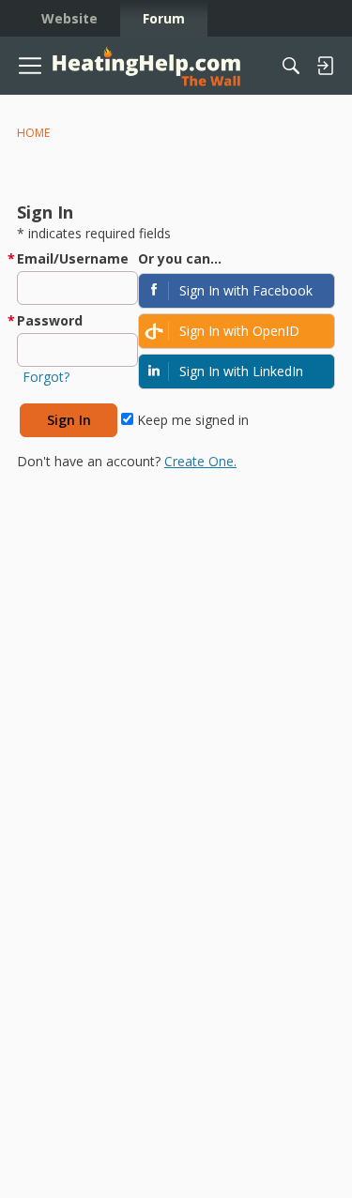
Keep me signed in (191, 420)
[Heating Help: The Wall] (146, 66)
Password (50, 320)
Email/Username (73, 258)
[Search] (291, 66)
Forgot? (46, 377)
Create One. (200, 461)
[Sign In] (325, 66)
